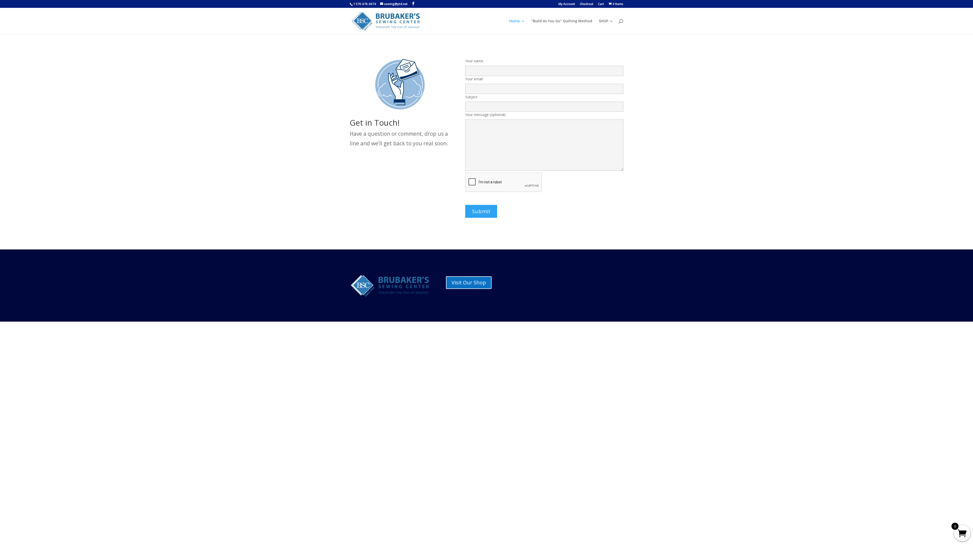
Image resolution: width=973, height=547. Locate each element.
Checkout (586, 4)
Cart (601, 4)
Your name (474, 60)
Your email (474, 78)
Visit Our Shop (469, 282)
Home (514, 21)
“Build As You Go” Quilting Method (561, 21)
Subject (471, 96)
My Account (566, 4)
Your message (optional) (485, 114)
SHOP (603, 21)
